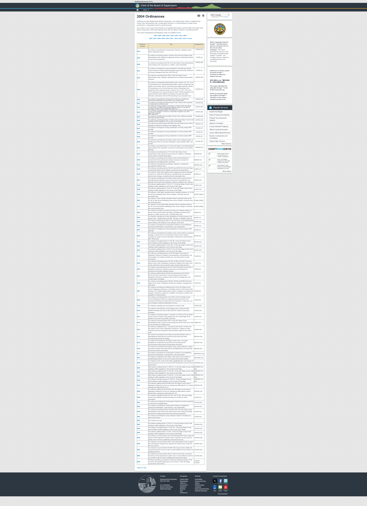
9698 (138, 455)
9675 (138, 342)
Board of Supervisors (166, 487)
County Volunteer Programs (218, 126)
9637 (138, 128)
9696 (138, 443)
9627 (138, 71)
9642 (138, 154)
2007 (154, 38)
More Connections (223, 493)
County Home (184, 479)
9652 (138, 206)
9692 (138, 424)
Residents (183, 487)
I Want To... (183, 483)
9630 (138, 99)
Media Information (165, 488)
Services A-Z (184, 492)
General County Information (168, 479)
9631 (138, 103)
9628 (138, 78)
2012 (176, 38)
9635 (138, 120)
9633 (138, 112)
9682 (138, 376)
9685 (138, 391)
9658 (138, 236)
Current (189, 38)
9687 (138, 402)
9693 (138, 428)
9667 (138, 291)
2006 (150, 38)
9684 (138, 385)
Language (198, 487)
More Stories (227, 171)
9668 (138, 300)
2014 (184, 38)
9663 (138, 263)
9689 (138, 411)
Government (184, 485)
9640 (138, 142)
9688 (138, 406)
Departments (184, 481)
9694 (138, 432)
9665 (138, 276)
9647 (138, 180)
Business (182, 488)
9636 (138, 124)
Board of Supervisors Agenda (219, 115)
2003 (176, 35)
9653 (138, 212)
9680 (138, 368)
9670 (138, 310)
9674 (138, 336)
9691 (138, 420)
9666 (138, 283)
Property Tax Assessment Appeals (218, 119)
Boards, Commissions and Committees (218, 137)
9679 (138, 363)
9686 (138, 397)
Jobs (181, 490)
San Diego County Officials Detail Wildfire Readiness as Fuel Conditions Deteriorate (220, 167)
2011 (171, 38)
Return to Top (141, 467)
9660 (138, 246)
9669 (138, 305)
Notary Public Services (217, 141)
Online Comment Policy (202, 488)
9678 (138, 357)
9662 (138, 256)
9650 (138, 194)
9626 (138, 64)
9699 (138, 462)
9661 (138, 250)
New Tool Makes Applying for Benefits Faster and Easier (223, 161)
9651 (138, 200)
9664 (138, 269)
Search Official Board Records (219, 133)
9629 (138, 89)
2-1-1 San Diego (165, 485)
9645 (138, 169)
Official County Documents (218, 129)
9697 (138, 449)
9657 (138, 230)
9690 (138, 416)
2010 (167, 38)
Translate (225, 16)
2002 (172, 35)
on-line (178, 32)
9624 (138, 51)
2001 (167, 35)
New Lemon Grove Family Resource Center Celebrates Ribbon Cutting (219, 156)
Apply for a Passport (216, 123)
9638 (138, 132)
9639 (138, 136)
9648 (138, 185)
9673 (138, 329)
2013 (180, 38)
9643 (138, 160)
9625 (138, 58)
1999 (159, 35)
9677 (138, 353)
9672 (138, 322)
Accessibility (198, 479)
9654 (138, 217)
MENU (145, 10)
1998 (155, 35)
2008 (159, 38)
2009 (163, 38)
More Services (226, 144)
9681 (138, 372)
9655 (138, 221)
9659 (138, 242)
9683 (138, 380)
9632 (138, 107)
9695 (138, 437)
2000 (163, 35)
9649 (138, 189)
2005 (184, 35)
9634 (138, 117)
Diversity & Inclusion (201, 490)
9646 (138, 174)
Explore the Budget (215, 112)
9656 (138, 225)
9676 (138, 348)
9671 (138, 316)
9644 (138, 165)
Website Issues (199, 485)
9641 (138, 148)
